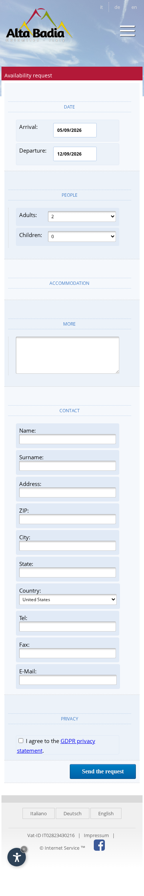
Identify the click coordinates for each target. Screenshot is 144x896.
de (117, 7)
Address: (30, 483)
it (101, 7)
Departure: (33, 150)
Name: (27, 430)
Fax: (24, 644)
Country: (30, 590)
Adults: (28, 215)
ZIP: (24, 510)
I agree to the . (56, 745)
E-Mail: (28, 671)
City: (24, 537)
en (134, 7)
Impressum (96, 835)
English (106, 813)
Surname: (31, 457)
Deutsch (73, 813)
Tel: (23, 618)
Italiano (38, 813)
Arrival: (28, 126)
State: (26, 563)
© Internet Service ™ (62, 848)
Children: (30, 235)
